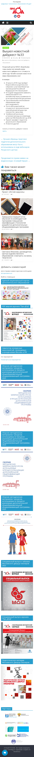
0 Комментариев (25, 58)
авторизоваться (6, 273)
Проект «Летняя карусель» (13, 192)
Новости (5, 48)
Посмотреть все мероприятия (11, 360)
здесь (4, 131)
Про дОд (15, 58)
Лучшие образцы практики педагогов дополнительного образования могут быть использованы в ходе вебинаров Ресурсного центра (15, 144)
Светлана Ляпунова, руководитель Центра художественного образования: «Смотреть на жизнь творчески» (17, 255)
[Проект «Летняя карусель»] (17, 175)
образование (6, 62)
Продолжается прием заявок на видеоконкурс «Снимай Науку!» (15, 159)
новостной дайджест (23, 60)
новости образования (10, 60)
